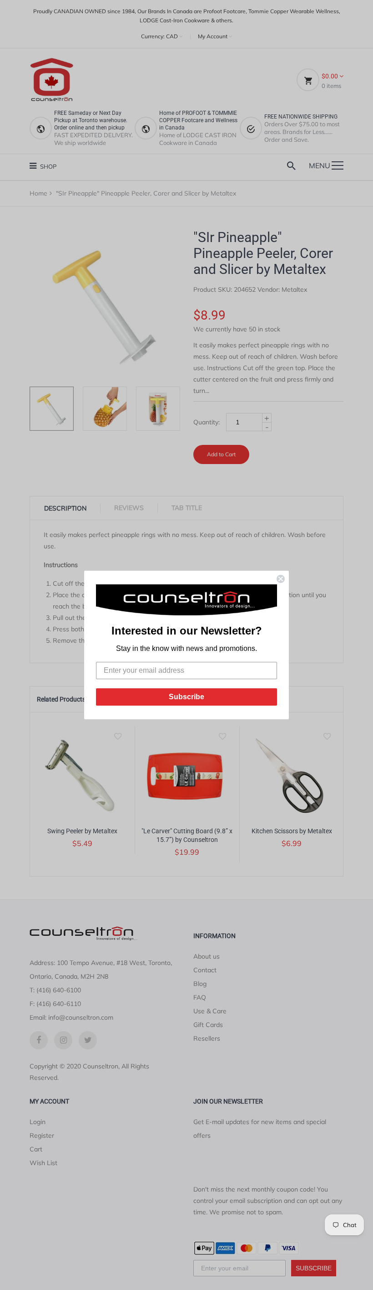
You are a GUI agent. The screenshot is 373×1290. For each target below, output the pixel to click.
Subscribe (186, 697)
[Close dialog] (280, 578)
